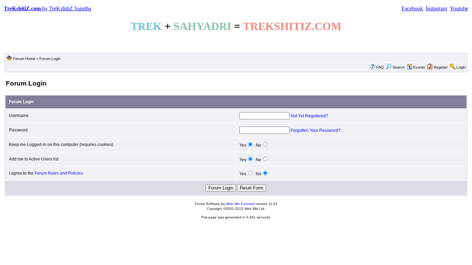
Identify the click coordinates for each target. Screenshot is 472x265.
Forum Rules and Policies (59, 173)
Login (460, 67)
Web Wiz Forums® (240, 204)
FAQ (380, 67)
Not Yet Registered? (309, 116)
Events (419, 67)
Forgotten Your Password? (315, 130)
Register (441, 67)
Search (399, 67)
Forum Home (24, 59)
